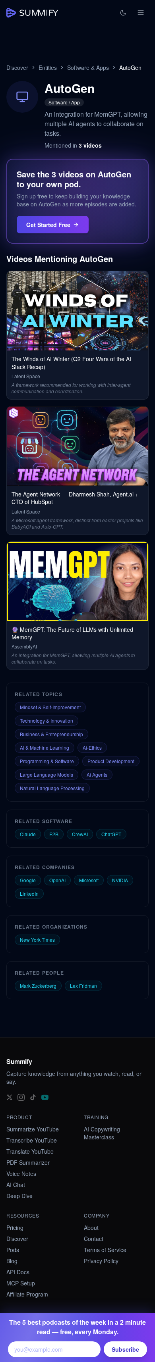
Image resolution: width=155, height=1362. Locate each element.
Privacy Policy (101, 1261)
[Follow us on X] (9, 1096)
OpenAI (57, 880)
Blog (11, 1261)
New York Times (37, 939)
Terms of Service (105, 1250)
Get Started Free (48, 225)
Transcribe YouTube (31, 1140)
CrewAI (80, 834)
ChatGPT (111, 834)
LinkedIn (29, 893)
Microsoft (89, 880)
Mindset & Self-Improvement (50, 707)
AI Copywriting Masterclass (102, 1133)
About (91, 1227)
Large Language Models (46, 774)
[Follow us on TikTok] (33, 1096)
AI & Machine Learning (44, 747)
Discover (17, 67)
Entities (48, 67)
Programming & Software (47, 761)
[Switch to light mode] (123, 12)
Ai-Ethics (92, 747)
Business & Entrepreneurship (51, 734)
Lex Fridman (83, 985)
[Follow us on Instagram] (21, 1096)
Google (28, 880)
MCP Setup (20, 1283)
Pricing (14, 1227)
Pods (12, 1250)
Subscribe (125, 1349)
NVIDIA (120, 880)
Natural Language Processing (52, 788)
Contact (93, 1239)
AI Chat (15, 1185)
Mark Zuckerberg (38, 985)
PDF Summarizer (28, 1162)
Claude (28, 834)
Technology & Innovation (46, 720)
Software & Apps (88, 67)
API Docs (17, 1272)
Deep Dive (19, 1196)
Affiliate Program (27, 1294)
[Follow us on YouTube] (44, 1096)
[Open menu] (141, 13)
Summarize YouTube (32, 1129)
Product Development (110, 761)
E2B (53, 834)
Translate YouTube (30, 1151)
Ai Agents (97, 774)
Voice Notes (21, 1173)
